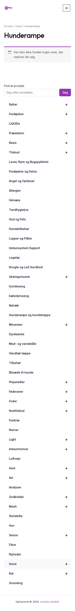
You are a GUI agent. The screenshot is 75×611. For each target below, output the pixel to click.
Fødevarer (38, 391)
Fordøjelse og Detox (23, 171)
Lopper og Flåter (20, 238)
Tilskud (38, 152)
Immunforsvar (38, 449)
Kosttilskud (38, 410)
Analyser (15, 487)
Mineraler (38, 324)
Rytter (38, 104)
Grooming (16, 583)
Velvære (14, 200)
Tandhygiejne (18, 209)
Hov (11, 525)
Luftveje (14, 458)
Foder (38, 401)
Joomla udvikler (49, 601)
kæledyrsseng (19, 296)
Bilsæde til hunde (21, 372)
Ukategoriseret (38, 276)
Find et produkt (14, 86)
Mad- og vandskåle (22, 343)
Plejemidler (38, 382)
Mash (38, 506)
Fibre (12, 544)
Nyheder (15, 554)
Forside (8, 26)
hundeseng (17, 286)
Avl (38, 477)
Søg (65, 92)
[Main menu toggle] (66, 8)
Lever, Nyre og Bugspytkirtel (28, 162)
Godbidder (38, 497)
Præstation (38, 133)
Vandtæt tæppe (20, 353)
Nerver (13, 430)
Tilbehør (15, 363)
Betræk (14, 305)
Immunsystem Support (24, 248)
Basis (38, 142)
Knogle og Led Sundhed (26, 267)
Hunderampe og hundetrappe (29, 315)
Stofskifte (16, 516)
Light (38, 439)
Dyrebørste (16, 334)
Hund (38, 564)
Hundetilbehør (19, 229)
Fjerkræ (14, 420)
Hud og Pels (17, 219)
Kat (38, 573)
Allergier (15, 190)
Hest (38, 468)
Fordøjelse (38, 114)
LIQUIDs (14, 123)
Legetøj (14, 257)
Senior (38, 535)
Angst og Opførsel (21, 181)
